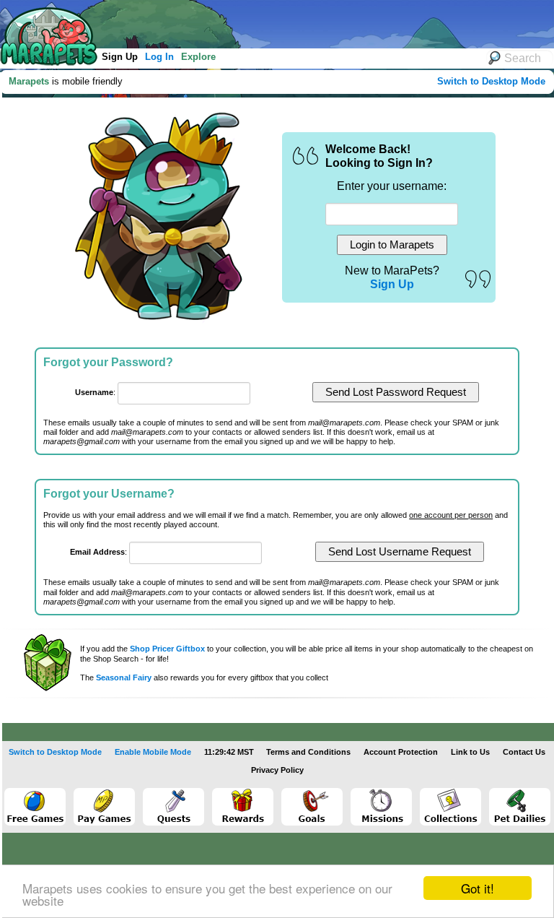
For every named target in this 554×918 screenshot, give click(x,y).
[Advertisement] (266, 21)
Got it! (477, 888)
